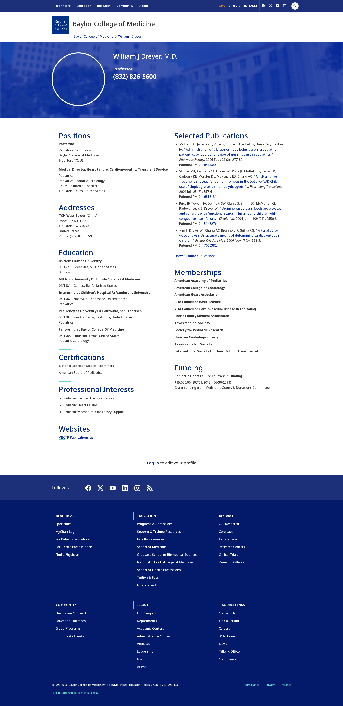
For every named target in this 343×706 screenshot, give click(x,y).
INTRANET (250, 5)
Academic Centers (150, 628)
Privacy (270, 685)
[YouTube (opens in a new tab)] (277, 5)
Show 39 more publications (194, 256)
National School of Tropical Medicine (165, 562)
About (143, 6)
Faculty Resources (150, 539)
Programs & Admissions (155, 524)
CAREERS (234, 5)
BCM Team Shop (231, 636)
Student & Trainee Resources (159, 531)
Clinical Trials (228, 554)
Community (125, 6)
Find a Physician (67, 554)
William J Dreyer (129, 36)
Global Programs (67, 628)
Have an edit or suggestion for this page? (75, 692)
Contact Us (227, 613)
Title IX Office (229, 651)
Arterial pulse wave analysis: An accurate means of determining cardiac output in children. (229, 235)
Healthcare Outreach (71, 613)
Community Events (69, 636)
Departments (147, 621)
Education (84, 6)
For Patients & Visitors (72, 539)
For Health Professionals (73, 547)
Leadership (145, 651)
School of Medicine (151, 547)
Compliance (227, 659)
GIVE (222, 5)
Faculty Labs (228, 539)
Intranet (285, 685)
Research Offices (231, 562)
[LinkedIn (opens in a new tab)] (284, 5)
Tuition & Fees (148, 577)
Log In (153, 463)
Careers (224, 628)
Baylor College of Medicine (93, 36)
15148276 (209, 223)
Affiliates (143, 644)
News (223, 644)
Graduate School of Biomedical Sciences (167, 554)
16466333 (209, 165)
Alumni (142, 667)
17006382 (209, 245)
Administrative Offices (154, 636)
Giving (141, 659)
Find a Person (229, 621)
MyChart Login (66, 531)
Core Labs (226, 531)
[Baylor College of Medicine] (60, 25)
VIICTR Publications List (77, 437)
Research (104, 6)
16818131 (209, 196)
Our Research (229, 524)
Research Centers (232, 547)
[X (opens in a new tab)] (270, 5)
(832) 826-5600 (134, 76)
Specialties (63, 524)
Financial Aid (146, 585)
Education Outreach (70, 621)
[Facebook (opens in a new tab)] (263, 5)
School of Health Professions (159, 570)
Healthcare (63, 6)
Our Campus (146, 613)
